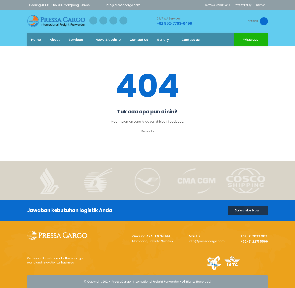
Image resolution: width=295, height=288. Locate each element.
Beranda (147, 131)
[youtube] (123, 20)
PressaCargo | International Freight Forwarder (145, 281)
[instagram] (103, 20)
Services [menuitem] (76, 39)
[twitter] (113, 20)
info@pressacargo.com (123, 5)
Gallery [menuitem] (163, 39)
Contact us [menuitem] (190, 39)
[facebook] (93, 20)
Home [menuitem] (36, 39)
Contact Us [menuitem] (139, 39)
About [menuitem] (55, 39)
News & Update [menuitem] (108, 39)
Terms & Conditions (217, 5)
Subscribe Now (247, 210)
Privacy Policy (243, 5)
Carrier (260, 5)
